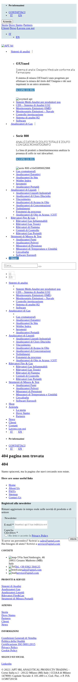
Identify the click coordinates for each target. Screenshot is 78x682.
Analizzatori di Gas (22, 123)
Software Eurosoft (26, 255)
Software (21, 120)
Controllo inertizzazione (29, 114)
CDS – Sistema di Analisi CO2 (33, 105)
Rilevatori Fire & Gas (23, 217)
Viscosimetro (23, 199)
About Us (14, 488)
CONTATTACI (17, 12)
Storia (4, 25)
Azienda (7, 21)
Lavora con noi (25, 28)
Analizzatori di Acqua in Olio (32, 202)
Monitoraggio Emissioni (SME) (33, 108)
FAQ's (12, 491)
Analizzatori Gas (10, 589)
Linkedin (6, 663)
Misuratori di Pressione (29, 245)
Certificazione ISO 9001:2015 (18, 644)
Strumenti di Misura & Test (26, 236)
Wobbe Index (23, 180)
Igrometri (21, 183)
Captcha (8, 530)
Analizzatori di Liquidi (23, 189)
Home (12, 485)
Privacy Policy (40, 535)
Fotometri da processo (28, 211)
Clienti (5, 28)
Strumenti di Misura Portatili (17, 598)
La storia (21, 410)
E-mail (9, 524)
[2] (39, 266)
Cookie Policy (9, 650)
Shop (14, 258)
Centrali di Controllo (27, 230)
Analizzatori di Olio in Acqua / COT (36, 214)
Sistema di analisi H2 (28, 117)
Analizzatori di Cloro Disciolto (33, 196)
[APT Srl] (7, 45)
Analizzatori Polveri (27, 242)
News (13, 28)
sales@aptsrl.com (50, 540)
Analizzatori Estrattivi (28, 174)
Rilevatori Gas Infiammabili (31, 220)
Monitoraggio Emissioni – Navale (35, 111)
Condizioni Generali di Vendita (18, 638)
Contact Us (15, 497)
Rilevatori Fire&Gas (12, 595)
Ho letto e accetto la (28, 535)
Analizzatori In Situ (27, 177)
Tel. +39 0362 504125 (27, 566)
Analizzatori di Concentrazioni (33, 205)
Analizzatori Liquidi (12, 592)
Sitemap (13, 494)
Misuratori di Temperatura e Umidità (36, 248)
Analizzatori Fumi (26, 239)
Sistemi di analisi (20, 51)
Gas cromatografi (26, 171)
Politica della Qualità (13, 641)
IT (11, 15)
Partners (27, 25)
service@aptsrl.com (49, 543)
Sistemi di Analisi (11, 586)
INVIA (73, 539)
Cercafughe (22, 251)
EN (20, 15)
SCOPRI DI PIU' (25, 90)
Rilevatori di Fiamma (28, 227)
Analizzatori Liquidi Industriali (33, 192)
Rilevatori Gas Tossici (28, 224)
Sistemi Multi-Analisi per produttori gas (38, 102)
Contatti (13, 425)
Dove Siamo (16, 25)
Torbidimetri (23, 208)
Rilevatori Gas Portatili (29, 233)
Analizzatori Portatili (27, 186)
